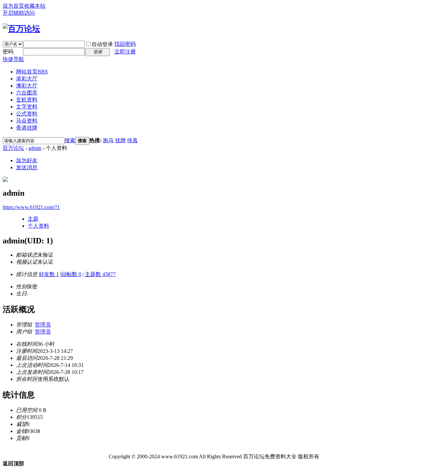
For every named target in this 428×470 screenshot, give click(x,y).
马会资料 (26, 121)
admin (34, 148)
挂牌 (120, 140)
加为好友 (26, 160)
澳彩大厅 (26, 85)
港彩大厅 (26, 78)
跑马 (108, 140)
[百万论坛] (21, 28)
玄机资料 (26, 99)
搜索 (70, 140)
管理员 (43, 324)
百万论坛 (13, 148)
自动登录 (102, 44)
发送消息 (26, 167)
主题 (33, 219)
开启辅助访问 (19, 13)
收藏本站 (34, 6)
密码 (8, 51)
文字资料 (26, 106)
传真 (132, 140)
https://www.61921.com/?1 (31, 207)
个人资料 (38, 226)
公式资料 (26, 113)
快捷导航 (13, 59)
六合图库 (26, 92)
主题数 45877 (100, 274)
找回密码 (125, 44)
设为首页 (13, 6)
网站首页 (32, 71)
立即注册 (125, 51)
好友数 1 (49, 274)
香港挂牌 (26, 128)
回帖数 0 (71, 274)
